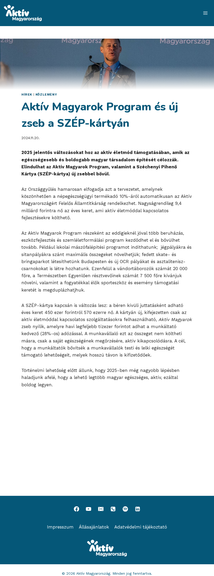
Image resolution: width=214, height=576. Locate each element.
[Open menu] (205, 13)
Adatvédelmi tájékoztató (140, 527)
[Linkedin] (137, 509)
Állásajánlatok (94, 527)
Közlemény (46, 94)
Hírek (26, 94)
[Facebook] (76, 509)
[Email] (101, 509)
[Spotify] (125, 509)
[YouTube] (88, 509)
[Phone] (113, 509)
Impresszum (60, 527)
